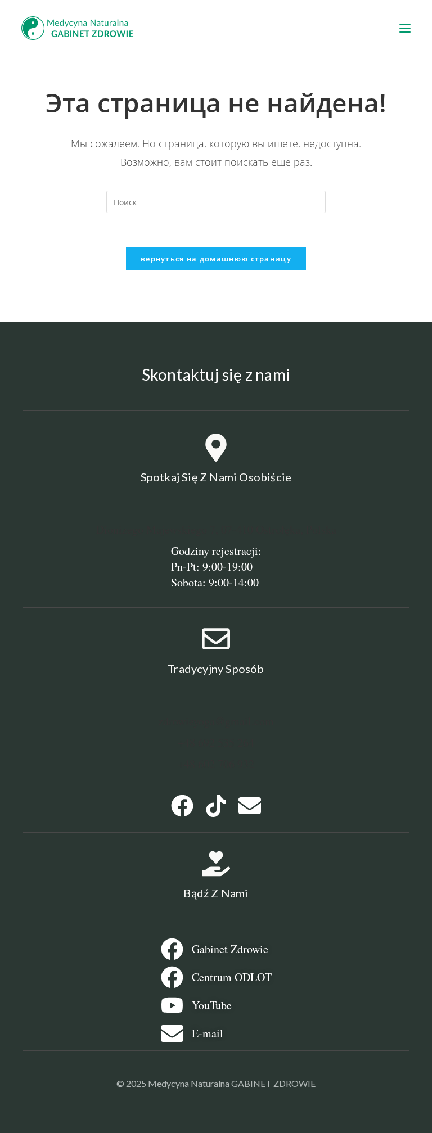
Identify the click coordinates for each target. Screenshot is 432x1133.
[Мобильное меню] (405, 28)
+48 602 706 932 (216, 763)
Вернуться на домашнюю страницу (216, 259)
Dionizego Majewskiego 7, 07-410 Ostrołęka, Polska (216, 529)
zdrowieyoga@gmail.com (216, 721)
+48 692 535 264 (216, 742)
